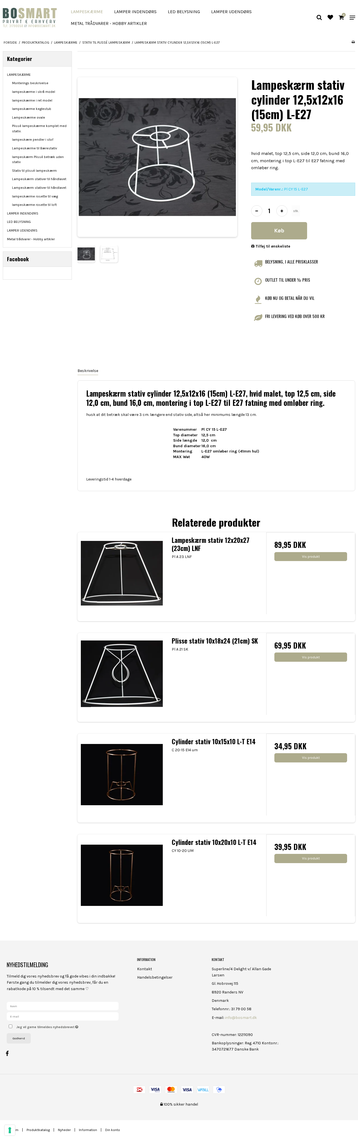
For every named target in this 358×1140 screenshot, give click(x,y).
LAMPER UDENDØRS (231, 11)
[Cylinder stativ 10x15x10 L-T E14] (121, 778)
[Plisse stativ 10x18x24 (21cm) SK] (121, 677)
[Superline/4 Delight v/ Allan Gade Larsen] (30, 17)
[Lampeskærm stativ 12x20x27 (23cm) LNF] (121, 576)
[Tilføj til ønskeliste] (330, 18)
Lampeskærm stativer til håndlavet (39, 179)
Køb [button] (279, 230)
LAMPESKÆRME (87, 11)
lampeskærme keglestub (31, 109)
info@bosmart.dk (241, 1017)
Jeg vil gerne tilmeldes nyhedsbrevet (68, 1026)
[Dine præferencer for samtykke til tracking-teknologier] (9, 1130)
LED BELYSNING (184, 11)
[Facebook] (10, 1054)
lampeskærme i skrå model (33, 92)
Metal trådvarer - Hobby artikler (109, 23)
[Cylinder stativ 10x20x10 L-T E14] (121, 878)
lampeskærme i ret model (32, 100)
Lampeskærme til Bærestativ (34, 148)
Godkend (19, 1038)
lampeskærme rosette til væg (35, 196)
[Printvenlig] (353, 42)
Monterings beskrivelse (30, 83)
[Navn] (63, 1006)
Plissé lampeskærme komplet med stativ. (39, 128)
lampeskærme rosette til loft (34, 205)
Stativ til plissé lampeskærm (34, 171)
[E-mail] (63, 1016)
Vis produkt (311, 557)
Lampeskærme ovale (28, 117)
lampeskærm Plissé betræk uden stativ (38, 159)
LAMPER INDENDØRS (135, 11)
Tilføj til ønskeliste (272, 246)
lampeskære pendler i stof (32, 140)
